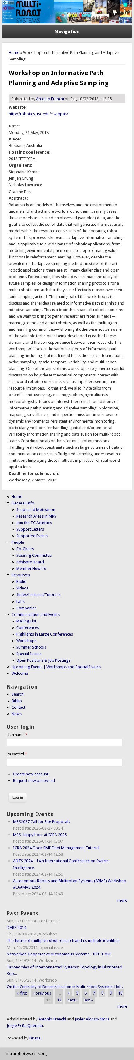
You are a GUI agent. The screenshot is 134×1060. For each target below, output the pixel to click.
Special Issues (28, 653)
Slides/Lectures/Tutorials (38, 594)
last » (88, 999)
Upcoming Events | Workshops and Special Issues (56, 667)
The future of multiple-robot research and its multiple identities (63, 940)
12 (59, 999)
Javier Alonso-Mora (91, 1019)
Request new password (34, 780)
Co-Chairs (25, 549)
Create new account (30, 774)
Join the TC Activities (34, 522)
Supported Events (32, 535)
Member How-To (31, 568)
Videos (22, 588)
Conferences (27, 627)
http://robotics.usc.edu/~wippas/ (38, 113)
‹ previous (42, 993)
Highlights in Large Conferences (44, 634)
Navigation (67, 31)
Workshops (26, 640)
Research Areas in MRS (36, 516)
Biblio (21, 581)
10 (120, 993)
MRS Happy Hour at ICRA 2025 (40, 834)
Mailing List (26, 621)
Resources (21, 575)
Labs (20, 601)
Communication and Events (36, 614)
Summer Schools (31, 647)
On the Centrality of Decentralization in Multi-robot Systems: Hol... (65, 986)
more (122, 900)
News (17, 714)
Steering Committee (34, 555)
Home (14, 52)
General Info (23, 503)
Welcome (20, 673)
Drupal (35, 1038)
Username (17, 735)
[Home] (67, 22)
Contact (18, 707)
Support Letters (30, 529)
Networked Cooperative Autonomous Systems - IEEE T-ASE (59, 954)
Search (18, 694)
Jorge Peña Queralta (25, 1025)
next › (73, 999)
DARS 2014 (16, 927)
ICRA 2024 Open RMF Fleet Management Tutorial (56, 847)
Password (17, 754)
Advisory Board (30, 562)
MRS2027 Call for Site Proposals (41, 821)
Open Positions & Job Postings (43, 660)
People (18, 542)
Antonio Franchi (50, 99)
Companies (26, 608)
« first (22, 993)
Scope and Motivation (35, 509)
